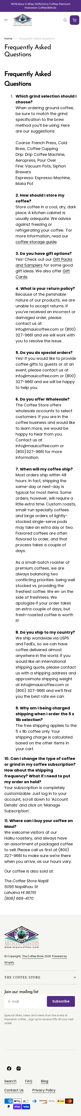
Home (8, 38)
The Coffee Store (32, 956)
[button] (6, 20)
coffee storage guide (36, 242)
